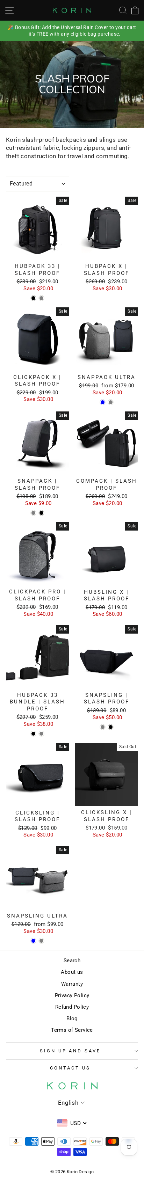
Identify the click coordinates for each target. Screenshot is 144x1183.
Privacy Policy (72, 995)
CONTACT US (70, 1068)
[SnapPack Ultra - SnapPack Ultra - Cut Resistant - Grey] (110, 402)
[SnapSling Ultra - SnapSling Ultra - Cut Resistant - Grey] (41, 940)
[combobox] (72, 1122)
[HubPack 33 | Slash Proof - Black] (33, 298)
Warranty (72, 984)
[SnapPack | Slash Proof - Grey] (33, 513)
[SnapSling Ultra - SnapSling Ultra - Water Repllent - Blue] (33, 940)
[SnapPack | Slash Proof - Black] (41, 513)
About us (72, 972)
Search (72, 960)
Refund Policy (72, 1007)
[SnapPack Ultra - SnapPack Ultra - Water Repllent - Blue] (102, 402)
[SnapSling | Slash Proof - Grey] (102, 727)
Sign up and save (70, 1050)
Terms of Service (72, 1030)
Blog (72, 1018)
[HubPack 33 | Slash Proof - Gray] (41, 298)
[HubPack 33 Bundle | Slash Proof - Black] (33, 733)
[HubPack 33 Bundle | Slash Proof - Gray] (41, 733)
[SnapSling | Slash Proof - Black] (110, 727)
